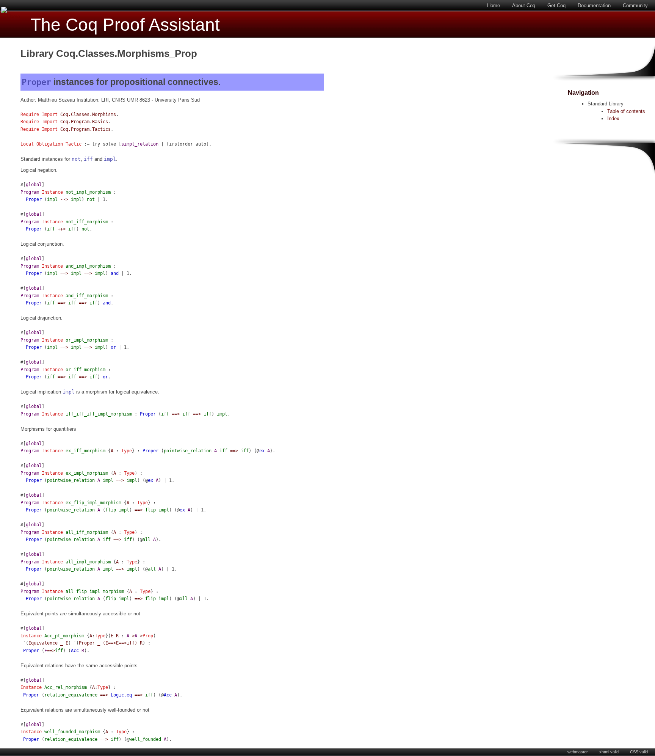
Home (493, 5)
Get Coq (556, 5)
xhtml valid (609, 752)
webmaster (577, 752)
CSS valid (639, 752)
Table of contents (626, 111)
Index (613, 118)
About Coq (523, 5)
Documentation (594, 5)
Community (635, 5)
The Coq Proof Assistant (125, 25)
